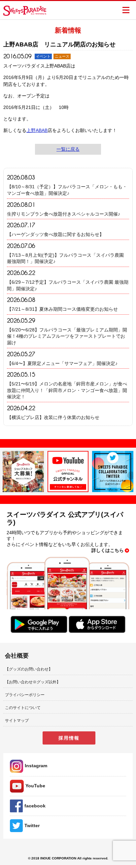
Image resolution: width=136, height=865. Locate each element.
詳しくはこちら (107, 550)
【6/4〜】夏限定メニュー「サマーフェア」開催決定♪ (62, 363)
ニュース (62, 56)
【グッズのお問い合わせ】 (28, 669)
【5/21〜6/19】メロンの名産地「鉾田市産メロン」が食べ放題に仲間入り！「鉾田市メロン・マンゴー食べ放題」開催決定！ (67, 390)
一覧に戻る (68, 149)
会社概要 (17, 655)
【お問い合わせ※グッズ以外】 (32, 682)
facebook (35, 805)
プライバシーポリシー (25, 695)
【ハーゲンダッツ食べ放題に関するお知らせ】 (55, 234)
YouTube (35, 785)
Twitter (32, 825)
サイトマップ (17, 720)
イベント (43, 56)
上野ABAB (37, 130)
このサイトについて (23, 707)
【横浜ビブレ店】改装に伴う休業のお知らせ (53, 417)
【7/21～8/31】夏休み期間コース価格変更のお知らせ (62, 309)
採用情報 (69, 738)
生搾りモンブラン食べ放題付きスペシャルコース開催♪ (63, 214)
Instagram (36, 765)
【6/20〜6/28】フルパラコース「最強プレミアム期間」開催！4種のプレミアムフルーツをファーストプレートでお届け (67, 336)
